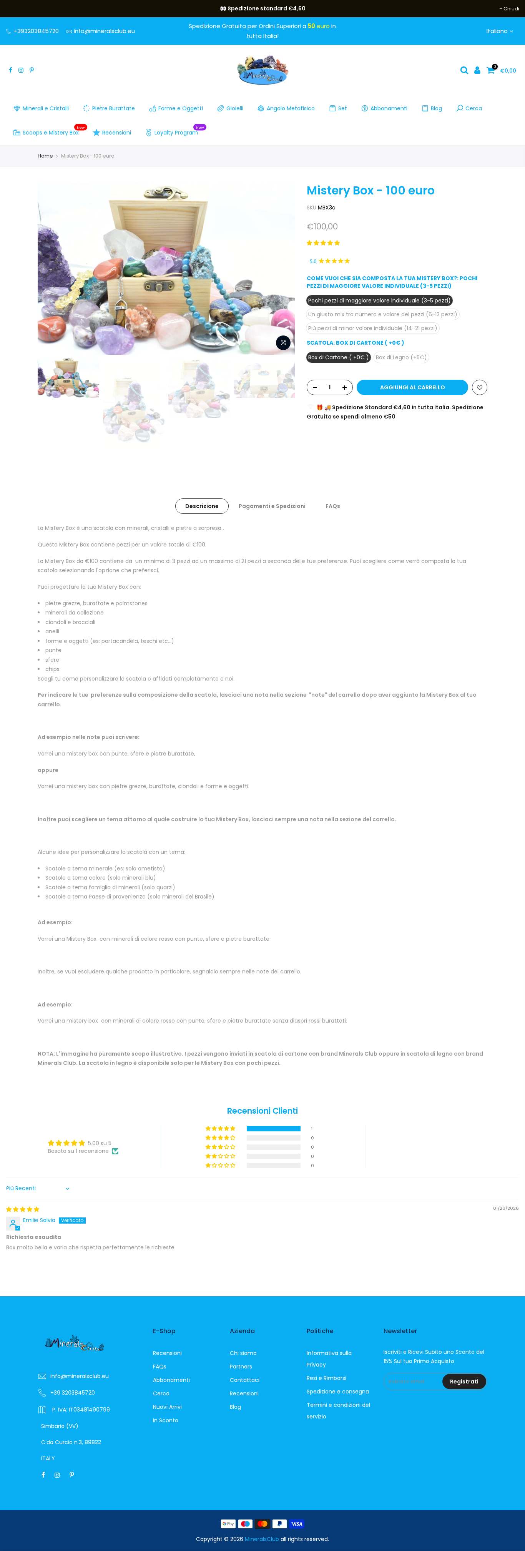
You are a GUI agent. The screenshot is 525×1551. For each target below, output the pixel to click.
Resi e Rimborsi (326, 1378)
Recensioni (116, 132)
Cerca (473, 108)
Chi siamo (243, 1353)
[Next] (281, 268)
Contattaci (244, 1380)
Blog (436, 108)
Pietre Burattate (113, 108)
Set (342, 108)
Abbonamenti (388, 108)
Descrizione (202, 506)
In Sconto (165, 1420)
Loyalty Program (179, 131)
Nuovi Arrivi (167, 1407)
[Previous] (51, 268)
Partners (241, 1366)
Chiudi (17, 8)
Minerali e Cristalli (46, 108)
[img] (22, 1209)
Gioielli (234, 108)
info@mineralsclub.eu (104, 31)
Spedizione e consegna (338, 1391)
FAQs (333, 506)
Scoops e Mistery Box (54, 131)
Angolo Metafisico (291, 108)
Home (45, 155)
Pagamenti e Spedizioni (272, 506)
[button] (323, 243)
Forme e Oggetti (180, 108)
